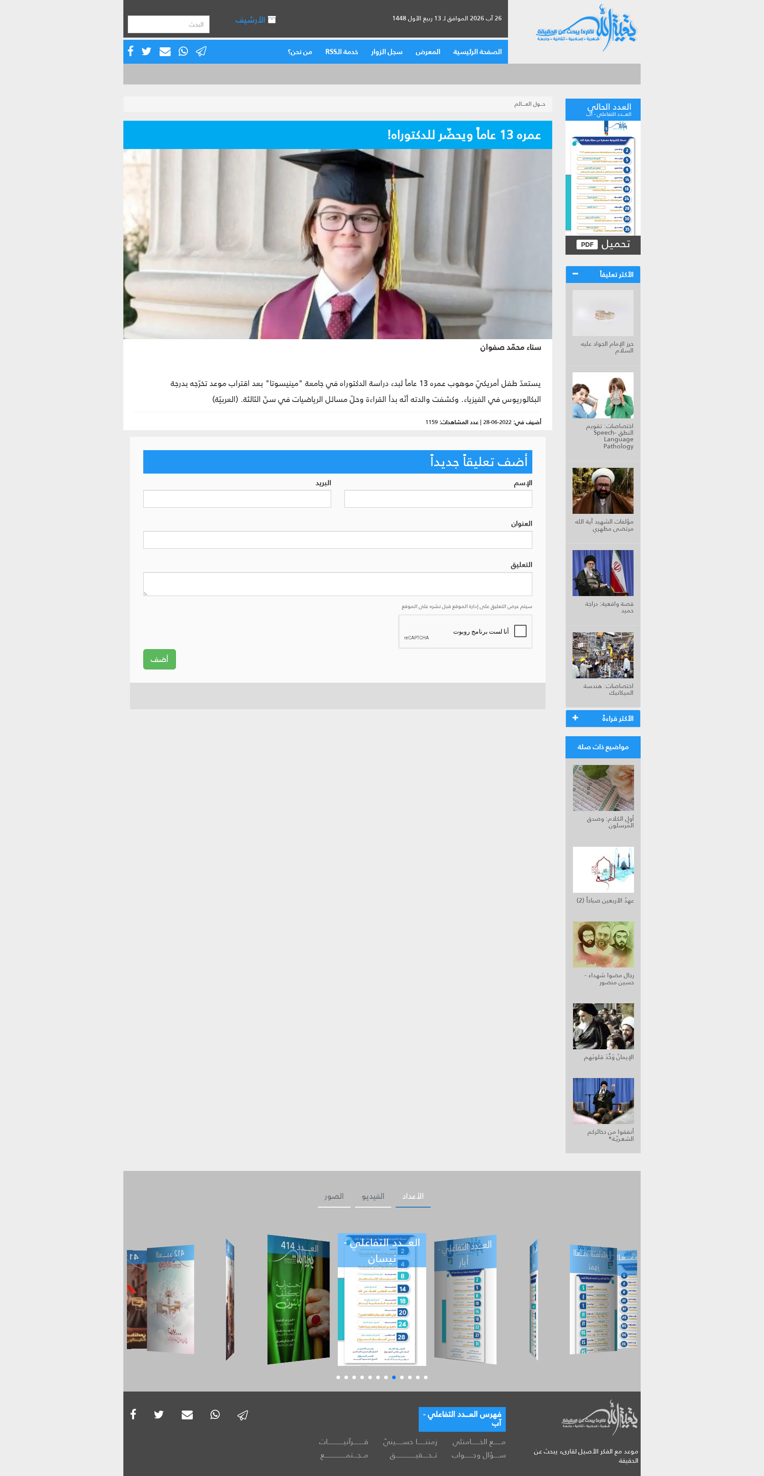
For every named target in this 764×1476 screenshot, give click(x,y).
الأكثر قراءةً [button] (618, 718)
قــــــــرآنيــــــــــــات (343, 1441)
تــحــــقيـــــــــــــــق (413, 1454)
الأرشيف (251, 20)
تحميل (614, 244)
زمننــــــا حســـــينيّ (410, 1441)
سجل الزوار (387, 51)
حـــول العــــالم (530, 103)
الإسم (523, 483)
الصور (334, 1196)
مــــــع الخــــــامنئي (479, 1441)
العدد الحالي (608, 108)
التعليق (521, 565)
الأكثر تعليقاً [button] (617, 274)
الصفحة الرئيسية (478, 51)
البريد (323, 483)
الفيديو (373, 1196)
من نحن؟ (300, 51)
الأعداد (413, 1196)
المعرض (428, 51)
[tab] (603, 274)
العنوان (522, 524)
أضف (159, 659)
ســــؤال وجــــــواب (479, 1454)
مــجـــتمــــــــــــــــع (344, 1454)
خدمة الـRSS (341, 51)
